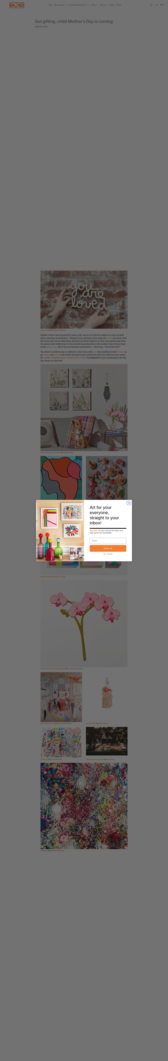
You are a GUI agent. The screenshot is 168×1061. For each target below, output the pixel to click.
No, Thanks (108, 554)
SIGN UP (108, 548)
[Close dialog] (129, 503)
